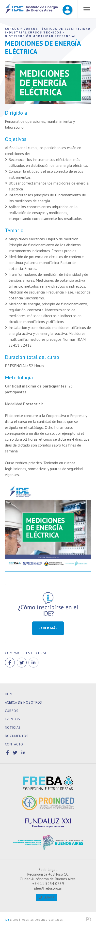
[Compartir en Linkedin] (33, 662)
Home (10, 694)
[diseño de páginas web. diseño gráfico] (88, 919)
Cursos (11, 711)
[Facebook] (8, 753)
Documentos (17, 736)
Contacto (14, 744)
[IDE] (32, 13)
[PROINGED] (48, 803)
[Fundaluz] (48, 822)
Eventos (12, 719)
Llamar (48, 897)
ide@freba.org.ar (48, 888)
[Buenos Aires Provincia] (48, 842)
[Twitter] (16, 753)
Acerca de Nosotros (23, 702)
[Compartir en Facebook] (10, 662)
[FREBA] (48, 783)
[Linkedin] (23, 753)
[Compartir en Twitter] (22, 662)
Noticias (13, 727)
